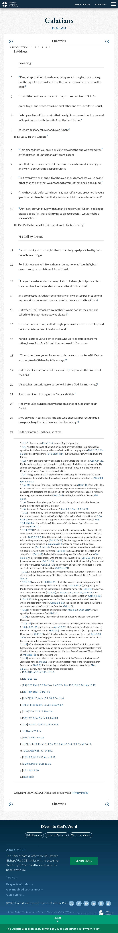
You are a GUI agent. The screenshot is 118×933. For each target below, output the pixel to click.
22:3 (22, 637)
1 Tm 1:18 (52, 453)
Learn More (84, 861)
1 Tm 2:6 (46, 685)
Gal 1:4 (24, 578)
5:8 (31, 698)
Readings (100, 4)
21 (60, 540)
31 (36, 627)
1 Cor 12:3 (75, 509)
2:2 (75, 744)
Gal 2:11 (45, 564)
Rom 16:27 (33, 691)
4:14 (61, 453)
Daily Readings (34, 835)
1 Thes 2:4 (47, 711)
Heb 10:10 (90, 685)
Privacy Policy (80, 792)
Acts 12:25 (59, 627)
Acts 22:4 (55, 602)
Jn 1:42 (48, 750)
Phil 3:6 (30, 523)
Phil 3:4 (48, 582)
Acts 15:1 (43, 698)
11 (54, 582)
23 (27, 519)
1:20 (25, 763)
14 (52, 564)
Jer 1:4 (40, 737)
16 (80, 592)
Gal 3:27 (94, 460)
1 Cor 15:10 (54, 744)
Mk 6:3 (42, 661)
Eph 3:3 (54, 718)
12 (34, 678)
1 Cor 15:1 (38, 718)
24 (92, 557)
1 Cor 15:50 (84, 609)
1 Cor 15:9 (52, 724)
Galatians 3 (54, 543)
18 (90, 592)
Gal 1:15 (27, 599)
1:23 (25, 776)
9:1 (42, 724)
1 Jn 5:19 (57, 685)
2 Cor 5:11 (34, 711)
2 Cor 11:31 (45, 763)
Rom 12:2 (68, 685)
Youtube (86, 903)
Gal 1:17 (38, 634)
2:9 (30, 757)
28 (101, 460)
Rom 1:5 (42, 744)
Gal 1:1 (53, 613)
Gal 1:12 (32, 537)
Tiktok (108, 903)
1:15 (25, 737)
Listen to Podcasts (57, 835)
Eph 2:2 (24, 481)
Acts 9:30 (96, 634)
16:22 (85, 509)
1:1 (24, 443)
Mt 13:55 (38, 757)
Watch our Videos (80, 835)
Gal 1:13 (87, 588)
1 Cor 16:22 (36, 704)
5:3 (45, 704)
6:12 (31, 481)
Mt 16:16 (28, 654)
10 (28, 484)
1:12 (24, 571)
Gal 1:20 (53, 630)
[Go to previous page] (12, 41)
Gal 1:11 (61, 550)
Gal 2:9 (36, 665)
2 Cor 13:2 (57, 704)
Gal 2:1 (46, 561)
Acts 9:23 (28, 627)
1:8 (24, 509)
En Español (59, 28)
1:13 (24, 582)
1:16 (24, 609)
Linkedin (93, 903)
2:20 (29, 685)
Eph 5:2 (37, 685)
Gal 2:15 (53, 540)
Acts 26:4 (33, 731)
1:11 (24, 530)
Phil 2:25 (92, 450)
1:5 (24, 691)
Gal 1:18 (85, 557)
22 (71, 592)
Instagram (101, 903)
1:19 (24, 658)
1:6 (24, 484)
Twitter (71, 903)
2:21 (30, 530)
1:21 (25, 770)
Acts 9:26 (34, 750)
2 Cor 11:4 (58, 698)
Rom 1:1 (46, 443)
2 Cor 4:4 (98, 478)
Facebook (79, 903)
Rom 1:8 (82, 484)
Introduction (19, 47)
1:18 (24, 623)
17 (27, 557)
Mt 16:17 (72, 609)
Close (57, 918)
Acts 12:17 (49, 757)
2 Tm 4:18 (45, 691)
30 (41, 750)
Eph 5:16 (79, 685)
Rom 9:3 (65, 509)
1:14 (24, 731)
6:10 (46, 547)
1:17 (24, 616)
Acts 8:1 (32, 724)
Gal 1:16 (51, 592)
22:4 (75, 592)
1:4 (24, 474)
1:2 (24, 460)
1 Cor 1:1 (47, 672)
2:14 (40, 537)
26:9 (85, 592)
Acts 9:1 (64, 592)
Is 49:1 (32, 737)
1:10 (24, 512)
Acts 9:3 (65, 744)
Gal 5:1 (39, 547)
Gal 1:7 (56, 495)
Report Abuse (82, 4)
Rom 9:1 (33, 763)
